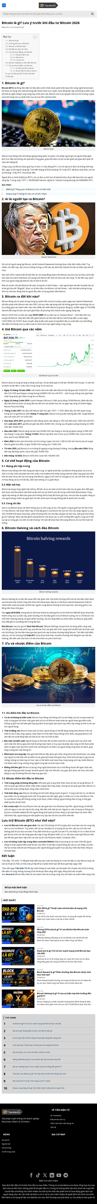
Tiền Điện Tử (16, 860)
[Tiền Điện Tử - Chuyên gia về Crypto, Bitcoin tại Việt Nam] (48, 5)
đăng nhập (18, 891)
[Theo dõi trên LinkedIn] (52, 1175)
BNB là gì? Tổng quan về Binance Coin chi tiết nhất (28, 189)
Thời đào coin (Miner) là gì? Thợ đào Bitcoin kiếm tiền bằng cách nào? (39, 1074)
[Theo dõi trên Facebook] (31, 1175)
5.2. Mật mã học (18, 57)
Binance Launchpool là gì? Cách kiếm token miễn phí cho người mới (38, 1088)
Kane (22, 27)
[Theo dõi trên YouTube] (59, 1175)
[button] (4, 5)
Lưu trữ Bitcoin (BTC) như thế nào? (21, 73)
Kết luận (10, 76)
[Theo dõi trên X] (45, 1175)
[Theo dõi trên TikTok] (38, 1175)
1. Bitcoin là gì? (13, 40)
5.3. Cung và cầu (18, 60)
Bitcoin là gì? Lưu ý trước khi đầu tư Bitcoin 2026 (31, 1052)
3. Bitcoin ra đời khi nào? (16, 46)
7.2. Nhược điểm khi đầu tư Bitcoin (25, 71)
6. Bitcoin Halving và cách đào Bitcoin (21, 63)
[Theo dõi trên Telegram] (65, 1175)
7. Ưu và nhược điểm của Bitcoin (19, 65)
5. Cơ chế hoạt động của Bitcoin (19, 52)
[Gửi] (92, 14)
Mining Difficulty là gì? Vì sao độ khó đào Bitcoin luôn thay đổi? (63, 930)
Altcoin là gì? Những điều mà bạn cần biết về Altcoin (32, 1031)
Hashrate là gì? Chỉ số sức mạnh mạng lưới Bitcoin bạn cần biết (63, 952)
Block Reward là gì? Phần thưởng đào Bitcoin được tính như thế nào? (64, 973)
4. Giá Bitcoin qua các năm (17, 49)
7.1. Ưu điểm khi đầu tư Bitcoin (23, 68)
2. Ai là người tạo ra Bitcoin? (18, 43)
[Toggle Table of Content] (34, 37)
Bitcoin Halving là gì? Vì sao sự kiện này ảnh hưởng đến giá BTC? (64, 994)
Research (10, 874)
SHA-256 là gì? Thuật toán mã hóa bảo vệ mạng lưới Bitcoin (62, 909)
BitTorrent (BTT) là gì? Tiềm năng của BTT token (31, 1081)
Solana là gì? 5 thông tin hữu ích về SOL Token (26, 194)
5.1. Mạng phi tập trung (21, 55)
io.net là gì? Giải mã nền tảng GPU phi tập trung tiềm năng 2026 (37, 1038)
